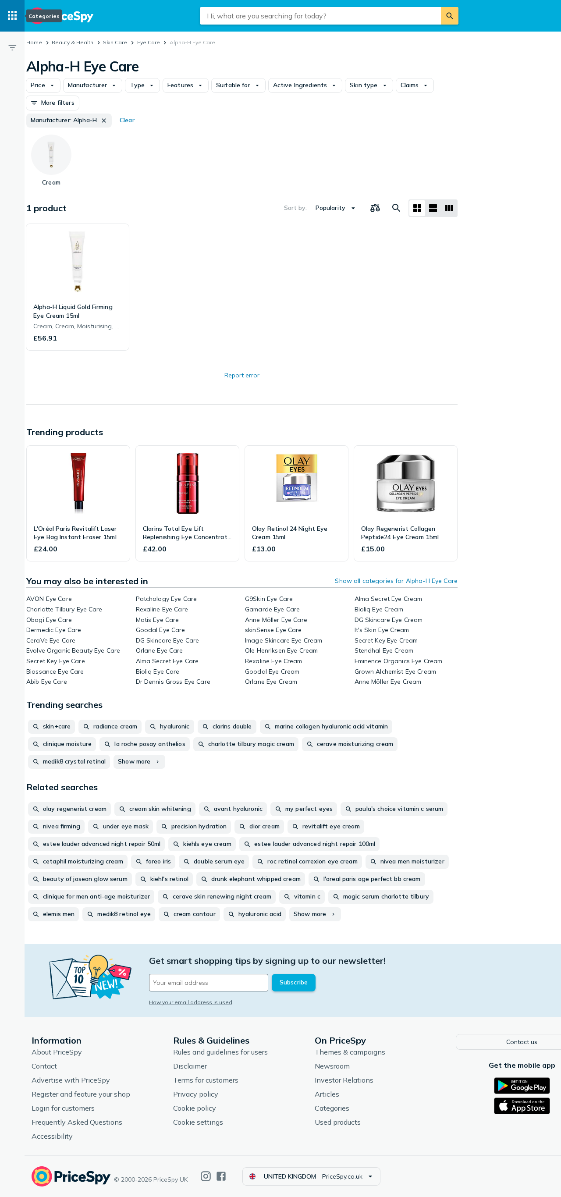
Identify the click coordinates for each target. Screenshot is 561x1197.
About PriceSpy (57, 1052)
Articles (327, 1094)
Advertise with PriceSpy (71, 1080)
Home (34, 42)
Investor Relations (344, 1080)
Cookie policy (194, 1108)
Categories (332, 1108)
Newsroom (332, 1066)
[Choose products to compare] (375, 208)
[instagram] (206, 1176)
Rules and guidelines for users (220, 1052)
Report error (241, 375)
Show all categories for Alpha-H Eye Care (396, 581)
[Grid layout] (417, 208)
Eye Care (148, 42)
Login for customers (63, 1108)
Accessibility (52, 1136)
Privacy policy (195, 1094)
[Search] (449, 16)
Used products (338, 1122)
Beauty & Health (72, 42)
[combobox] (320, 16)
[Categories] (12, 16)
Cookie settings (198, 1122)
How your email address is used (190, 1002)
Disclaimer (190, 1066)
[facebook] (221, 1176)
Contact (44, 1066)
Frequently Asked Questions (77, 1122)
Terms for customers (205, 1080)
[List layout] (433, 208)
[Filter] (12, 47)
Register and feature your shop (81, 1094)
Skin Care (115, 42)
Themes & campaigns (350, 1052)
